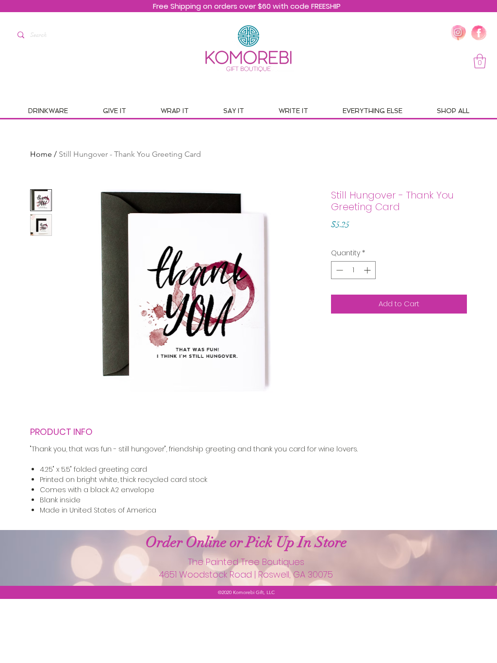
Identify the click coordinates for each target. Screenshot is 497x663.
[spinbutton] (353, 270)
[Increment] (368, 270)
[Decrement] (338, 270)
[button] (480, 61)
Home (41, 154)
